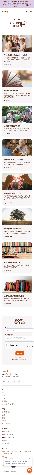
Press (4, 421)
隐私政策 (23, 360)
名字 (6, 327)
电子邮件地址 (9, 335)
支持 (3, 415)
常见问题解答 (6, 412)
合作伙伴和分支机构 (8, 404)
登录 (3, 398)
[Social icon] (4, 381)
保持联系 (5, 440)
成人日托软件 (6, 424)
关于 (3, 392)
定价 (3, 395)
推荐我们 (5, 401)
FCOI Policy (5, 443)
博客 (3, 418)
